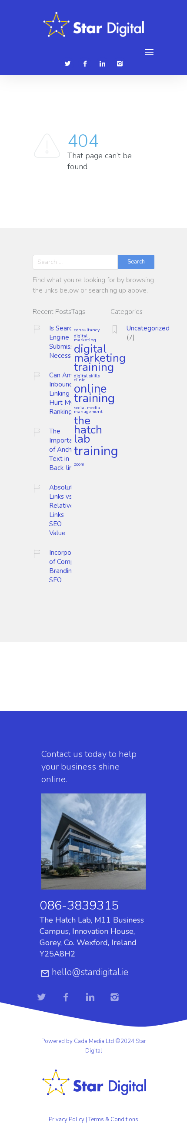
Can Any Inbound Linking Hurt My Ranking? (62, 393)
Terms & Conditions (113, 1119)
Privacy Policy (66, 1119)
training (96, 451)
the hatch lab (88, 430)
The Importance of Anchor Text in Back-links (66, 449)
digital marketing (85, 338)
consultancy (87, 330)
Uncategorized (148, 328)
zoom (79, 464)
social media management (88, 410)
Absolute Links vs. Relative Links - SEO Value (63, 510)
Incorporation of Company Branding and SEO (68, 566)
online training (94, 394)
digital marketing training (100, 358)
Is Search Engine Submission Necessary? (66, 342)
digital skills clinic (87, 378)
